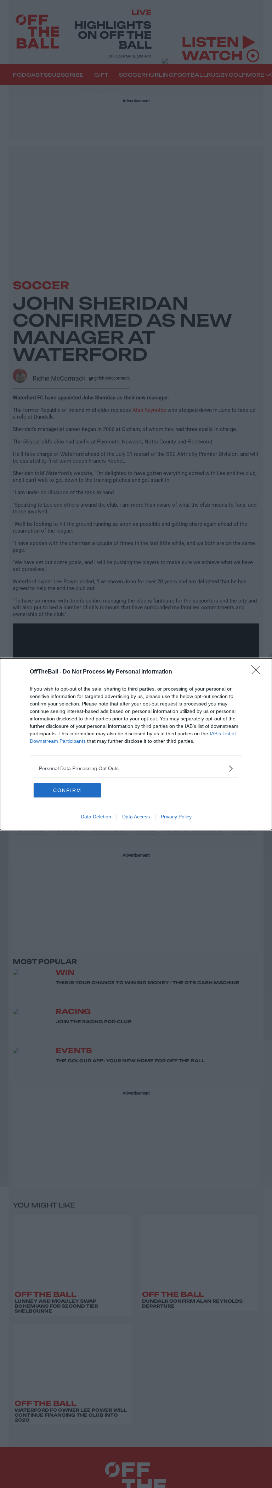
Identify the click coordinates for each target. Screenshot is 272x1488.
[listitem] (136, 768)
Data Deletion (96, 816)
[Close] (258, 672)
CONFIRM (67, 790)
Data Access (136, 816)
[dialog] (136, 744)
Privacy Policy (176, 816)
